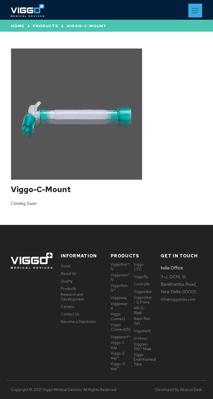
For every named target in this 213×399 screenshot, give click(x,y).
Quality (66, 281)
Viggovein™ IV (120, 277)
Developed (164, 389)
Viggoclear (143, 291)
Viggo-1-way (118, 345)
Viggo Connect (118, 316)
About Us (68, 273)
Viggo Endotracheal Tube (145, 359)
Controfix (141, 284)
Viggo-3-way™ (118, 366)
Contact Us (70, 314)
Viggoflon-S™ (120, 288)
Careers (67, 306)
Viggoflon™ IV (120, 267)
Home (17, 25)
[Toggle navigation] (195, 10)
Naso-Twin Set (142, 321)
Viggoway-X (119, 306)
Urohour (140, 338)
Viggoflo (141, 276)
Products (45, 25)
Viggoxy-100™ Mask (142, 346)
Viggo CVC (139, 267)
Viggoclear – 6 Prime (143, 300)
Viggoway (119, 297)
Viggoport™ (120, 337)
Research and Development (72, 297)
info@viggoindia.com (178, 299)
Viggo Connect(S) (120, 327)
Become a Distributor (78, 321)
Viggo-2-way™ (118, 355)
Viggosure (142, 330)
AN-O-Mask (139, 310)
